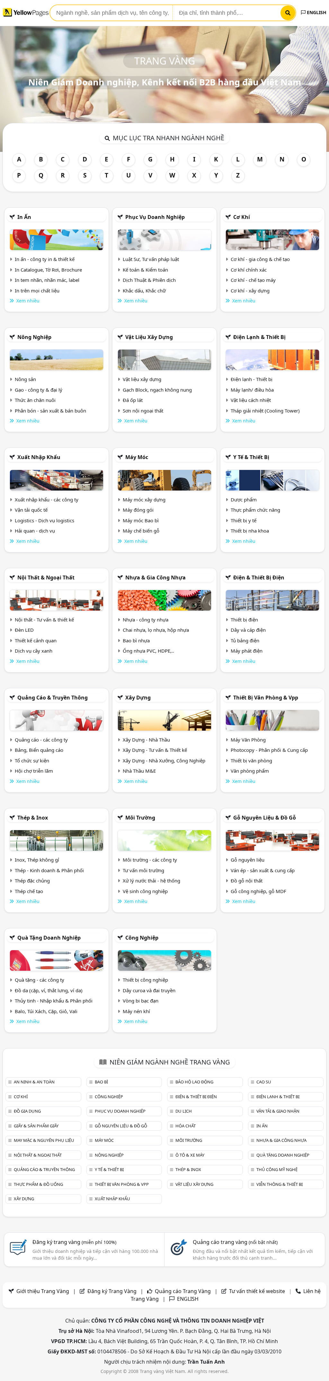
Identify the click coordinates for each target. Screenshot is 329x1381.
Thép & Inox (32, 817)
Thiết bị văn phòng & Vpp (265, 697)
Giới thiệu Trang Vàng (42, 1291)
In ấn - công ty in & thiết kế (45, 259)
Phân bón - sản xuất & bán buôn (50, 410)
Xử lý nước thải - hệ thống (151, 880)
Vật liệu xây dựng (149, 337)
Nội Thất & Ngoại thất (46, 577)
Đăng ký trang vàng (74, 1242)
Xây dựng (138, 697)
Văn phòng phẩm (250, 771)
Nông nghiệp (34, 337)
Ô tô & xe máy (189, 1155)
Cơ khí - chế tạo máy (253, 280)
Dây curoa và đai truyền (149, 990)
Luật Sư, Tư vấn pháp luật (151, 259)
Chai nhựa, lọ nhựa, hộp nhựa (156, 630)
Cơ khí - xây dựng (250, 290)
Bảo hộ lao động (194, 1082)
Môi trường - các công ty (150, 859)
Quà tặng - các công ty (39, 980)
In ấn (24, 217)
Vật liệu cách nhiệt (251, 400)
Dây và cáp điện (248, 630)
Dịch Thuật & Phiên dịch (149, 280)
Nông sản (25, 379)
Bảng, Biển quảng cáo (39, 750)
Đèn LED (24, 630)
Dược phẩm (244, 499)
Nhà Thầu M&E (139, 771)
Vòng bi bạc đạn (140, 1000)
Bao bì (101, 1082)
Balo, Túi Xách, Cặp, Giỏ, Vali (46, 1011)
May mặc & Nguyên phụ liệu (44, 1140)
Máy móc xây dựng (144, 499)
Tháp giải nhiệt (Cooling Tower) (265, 410)
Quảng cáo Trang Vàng (183, 1291)
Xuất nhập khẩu (38, 457)
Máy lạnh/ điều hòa (252, 390)
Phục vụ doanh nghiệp (155, 217)
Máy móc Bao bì (141, 520)
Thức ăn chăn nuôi (35, 400)
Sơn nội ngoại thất (143, 410)
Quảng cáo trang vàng (235, 1242)
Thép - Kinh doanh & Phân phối (49, 870)
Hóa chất (185, 1126)
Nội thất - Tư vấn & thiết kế (44, 619)
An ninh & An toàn (34, 1082)
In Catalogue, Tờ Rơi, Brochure (48, 269)
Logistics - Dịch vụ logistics (44, 520)
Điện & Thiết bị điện (258, 577)
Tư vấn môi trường (143, 870)
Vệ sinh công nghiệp (145, 891)
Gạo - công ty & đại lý (38, 390)
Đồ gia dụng (27, 1111)
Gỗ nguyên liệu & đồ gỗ (264, 817)
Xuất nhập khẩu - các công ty (46, 499)
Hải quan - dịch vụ (35, 530)
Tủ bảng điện (245, 640)
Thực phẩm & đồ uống (38, 1184)
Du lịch (183, 1111)
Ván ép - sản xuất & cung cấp (263, 870)
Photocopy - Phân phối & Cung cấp (269, 750)
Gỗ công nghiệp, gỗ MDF (258, 891)
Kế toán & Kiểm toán (145, 269)
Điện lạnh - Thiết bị (251, 379)
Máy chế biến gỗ (141, 530)
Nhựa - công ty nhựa (145, 619)
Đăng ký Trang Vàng (112, 1291)
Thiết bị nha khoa (250, 530)
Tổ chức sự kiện (32, 760)
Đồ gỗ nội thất (246, 880)
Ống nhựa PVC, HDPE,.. (148, 650)
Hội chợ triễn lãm (34, 771)
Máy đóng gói (138, 510)
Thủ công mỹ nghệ (277, 1169)
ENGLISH (316, 12)
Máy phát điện (246, 650)
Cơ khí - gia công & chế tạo (260, 259)
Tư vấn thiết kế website (257, 1291)
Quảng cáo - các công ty (41, 739)
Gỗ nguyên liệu (247, 859)
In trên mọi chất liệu (37, 290)
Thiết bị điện (244, 619)
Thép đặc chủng (32, 880)
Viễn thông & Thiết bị (279, 1184)
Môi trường (140, 817)
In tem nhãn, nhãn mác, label (47, 280)
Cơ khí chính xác (249, 269)
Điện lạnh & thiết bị (259, 337)
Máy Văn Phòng (248, 739)
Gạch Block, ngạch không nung (157, 390)
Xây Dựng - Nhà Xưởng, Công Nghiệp (164, 760)
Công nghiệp (141, 937)
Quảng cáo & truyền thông (52, 697)
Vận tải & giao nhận (277, 1111)
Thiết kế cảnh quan (36, 640)
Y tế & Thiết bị (251, 457)
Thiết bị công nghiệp (145, 980)
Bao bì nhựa (136, 640)
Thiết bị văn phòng (251, 760)
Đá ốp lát (133, 400)
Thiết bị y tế (243, 520)
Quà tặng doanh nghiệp (49, 937)
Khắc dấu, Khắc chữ (144, 290)
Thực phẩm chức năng (255, 510)
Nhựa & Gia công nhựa (155, 577)
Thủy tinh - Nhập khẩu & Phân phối (54, 1000)
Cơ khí (241, 217)
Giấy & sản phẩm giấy (36, 1126)
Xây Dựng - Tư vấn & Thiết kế (155, 750)
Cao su (263, 1082)
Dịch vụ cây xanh (33, 650)
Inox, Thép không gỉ (37, 859)
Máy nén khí (136, 1011)
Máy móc (136, 457)
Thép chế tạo (29, 891)
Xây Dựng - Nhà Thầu (146, 739)
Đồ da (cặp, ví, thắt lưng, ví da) (49, 990)
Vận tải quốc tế (31, 510)
